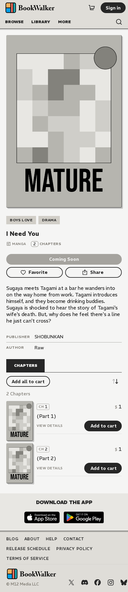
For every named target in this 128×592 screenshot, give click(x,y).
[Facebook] (97, 582)
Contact (74, 539)
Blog (12, 539)
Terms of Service (27, 559)
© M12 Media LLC (22, 584)
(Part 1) (46, 416)
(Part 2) (46, 458)
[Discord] (84, 582)
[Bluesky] (123, 582)
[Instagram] (110, 582)
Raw (39, 348)
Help (51, 539)
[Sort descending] (115, 381)
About (32, 539)
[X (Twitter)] (71, 582)
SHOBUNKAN (49, 337)
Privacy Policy (74, 549)
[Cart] (91, 7)
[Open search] (119, 22)
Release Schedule (28, 549)
